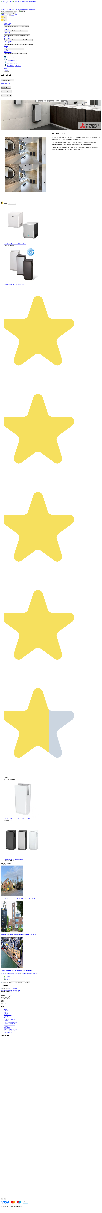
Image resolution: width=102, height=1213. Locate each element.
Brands (6, 70)
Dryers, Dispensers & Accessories (8, 37)
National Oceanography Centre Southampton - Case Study (16, 970)
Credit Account (7, 1015)
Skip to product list (5, 83)
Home (5, 68)
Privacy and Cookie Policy (10, 1022)
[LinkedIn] (7, 976)
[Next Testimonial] (5, 1199)
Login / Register (12, 13)
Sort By (5, 203)
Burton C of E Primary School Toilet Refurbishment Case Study (18, 899)
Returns (6, 1016)
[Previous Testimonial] (2, 1199)
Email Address (6, 982)
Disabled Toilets (6, 46)
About (5, 1009)
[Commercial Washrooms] (8, 8)
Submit (27, 982)
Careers (6, 1026)
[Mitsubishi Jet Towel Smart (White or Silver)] (22, 242)
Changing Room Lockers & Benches (9, 42)
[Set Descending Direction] (2, 203)
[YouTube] (7, 979)
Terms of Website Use (9, 1023)
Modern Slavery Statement (10, 1029)
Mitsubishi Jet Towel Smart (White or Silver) (15, 244)
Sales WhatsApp (8, 1032)
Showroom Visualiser (9, 1019)
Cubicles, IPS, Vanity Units (7, 24)
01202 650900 (9, 1)
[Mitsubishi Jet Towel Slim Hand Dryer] (22, 857)
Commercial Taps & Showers (8, 33)
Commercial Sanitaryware (7, 28)
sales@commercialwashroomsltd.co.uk (10, 990)
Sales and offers (5, 2)
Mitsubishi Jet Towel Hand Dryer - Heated (14, 284)
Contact (6, 1013)
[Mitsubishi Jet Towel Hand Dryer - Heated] (22, 282)
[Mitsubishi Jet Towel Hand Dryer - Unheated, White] (22, 817)
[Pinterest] (6, 977)
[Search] (22, 11)
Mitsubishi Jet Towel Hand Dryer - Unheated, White (17, 818)
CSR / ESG (7, 1028)
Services (6, 1010)
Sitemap (6, 1020)
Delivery (6, 1012)
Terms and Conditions (9, 1025)
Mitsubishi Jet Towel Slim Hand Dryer (13, 859)
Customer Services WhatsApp (11, 1030)
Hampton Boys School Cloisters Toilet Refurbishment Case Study (18, 934)
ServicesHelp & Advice (7, 51)
